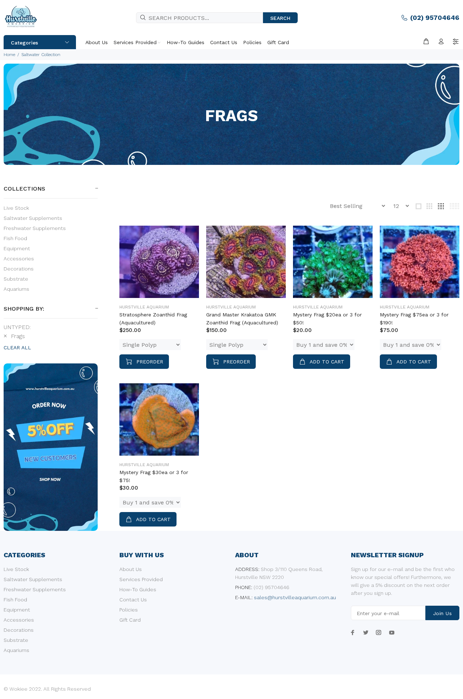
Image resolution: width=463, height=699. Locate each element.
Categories (24, 43)
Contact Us (133, 599)
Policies (128, 610)
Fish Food (15, 238)
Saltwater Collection (40, 54)
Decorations (19, 269)
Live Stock (16, 208)
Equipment (17, 248)
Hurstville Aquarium (144, 307)
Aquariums (16, 289)
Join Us (442, 613)
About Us (130, 569)
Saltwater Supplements (33, 218)
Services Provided (141, 579)
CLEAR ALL (17, 347)
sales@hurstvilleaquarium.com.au (295, 597)
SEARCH (280, 18)
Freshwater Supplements (35, 228)
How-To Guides (137, 589)
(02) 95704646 (434, 17)
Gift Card (130, 620)
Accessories (19, 258)
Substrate (16, 279)
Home (9, 54)
